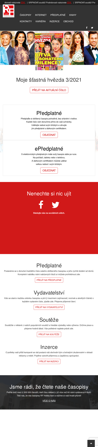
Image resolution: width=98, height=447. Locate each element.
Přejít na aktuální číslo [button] (49, 90)
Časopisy (25, 14)
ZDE (22, 2)
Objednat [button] (49, 135)
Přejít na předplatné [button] (49, 280)
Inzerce (55, 21)
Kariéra (41, 21)
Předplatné (57, 14)
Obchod (68, 21)
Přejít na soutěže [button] (49, 334)
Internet (41, 14)
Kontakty (26, 21)
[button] (91, 443)
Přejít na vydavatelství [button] (49, 307)
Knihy (72, 14)
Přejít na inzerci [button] (49, 361)
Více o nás (49, 400)
